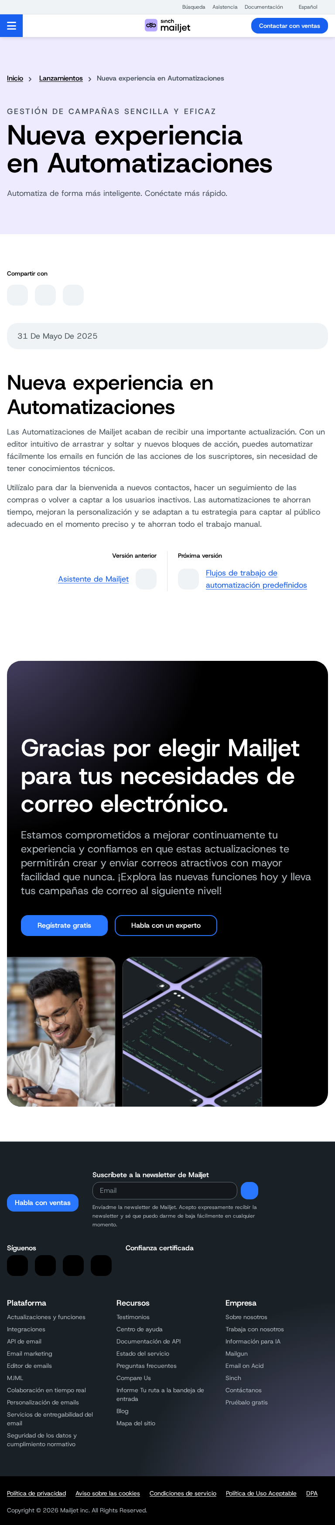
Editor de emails (29, 1366)
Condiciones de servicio (183, 1493)
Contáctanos (244, 1390)
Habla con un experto (166, 925)
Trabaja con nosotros (255, 1329)
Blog (122, 1411)
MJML (15, 1378)
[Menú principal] (11, 25)
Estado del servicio (142, 1353)
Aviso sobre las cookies (107, 1493)
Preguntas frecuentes (146, 1366)
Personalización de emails (43, 1402)
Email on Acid (244, 1366)
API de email (24, 1341)
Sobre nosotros (246, 1317)
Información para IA (253, 1341)
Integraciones (26, 1329)
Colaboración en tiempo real (46, 1390)
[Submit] (249, 1190)
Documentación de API (148, 1341)
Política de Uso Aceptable (261, 1493)
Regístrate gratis (64, 925)
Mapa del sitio (135, 1423)
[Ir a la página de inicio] (167, 26)
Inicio (15, 78)
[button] (189, 7)
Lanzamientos (61, 78)
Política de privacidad (36, 1493)
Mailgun (237, 1353)
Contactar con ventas (289, 26)
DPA (312, 1493)
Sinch (233, 1378)
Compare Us (133, 1378)
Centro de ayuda (139, 1329)
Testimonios (133, 1317)
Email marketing (29, 1353)
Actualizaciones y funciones (46, 1317)
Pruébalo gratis (247, 1402)
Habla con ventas (43, 1202)
